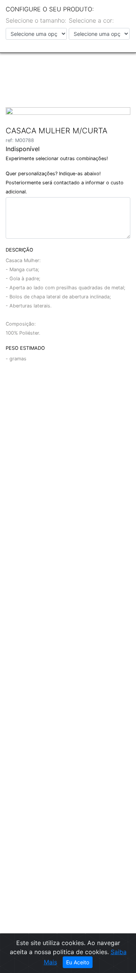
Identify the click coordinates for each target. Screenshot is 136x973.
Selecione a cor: (91, 20)
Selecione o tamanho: (36, 20)
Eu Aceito (77, 962)
